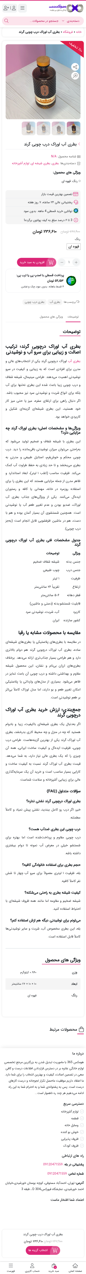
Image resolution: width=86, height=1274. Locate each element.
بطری (55, 163)
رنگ (77, 239)
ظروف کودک (71, 1145)
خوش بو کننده (70, 1132)
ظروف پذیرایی (70, 1138)
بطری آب (55, 302)
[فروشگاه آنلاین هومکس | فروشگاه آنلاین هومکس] (66, 8)
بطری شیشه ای (40, 163)
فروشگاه (68, 32)
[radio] (73, 247)
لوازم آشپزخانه (20, 163)
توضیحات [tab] (73, 316)
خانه (79, 32)
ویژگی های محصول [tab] (51, 316)
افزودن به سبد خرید (32, 262)
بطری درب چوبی (34, 302)
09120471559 (53, 1164)
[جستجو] (6, 21)
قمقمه (75, 1118)
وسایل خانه (72, 1125)
